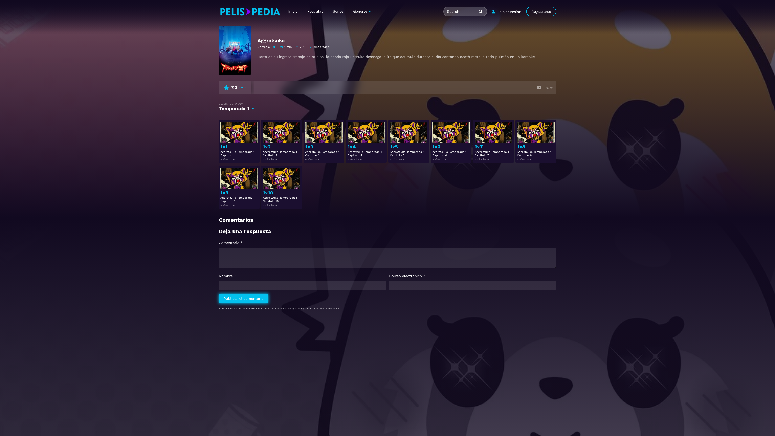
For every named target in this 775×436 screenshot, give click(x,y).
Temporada (234, 106)
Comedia (264, 46)
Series (338, 11)
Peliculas (315, 11)
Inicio (293, 11)
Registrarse (541, 11)
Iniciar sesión (509, 11)
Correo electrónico (407, 276)
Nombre (227, 276)
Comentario (231, 243)
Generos (360, 11)
